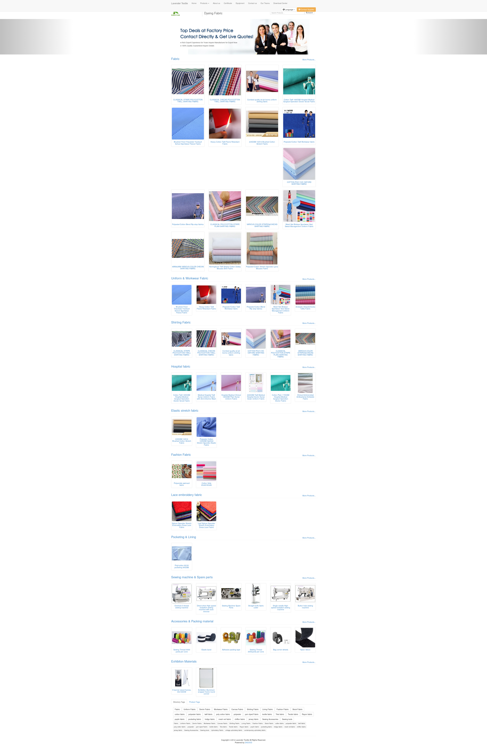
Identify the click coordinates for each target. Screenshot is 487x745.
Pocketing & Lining (183, 537)
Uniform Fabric (190, 709)
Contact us (252, 3)
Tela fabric (280, 714)
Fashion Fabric (181, 454)
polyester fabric (194, 714)
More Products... (309, 59)
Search (310, 13)
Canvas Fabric (237, 709)
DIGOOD (248, 742)
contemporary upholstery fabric (255, 730)
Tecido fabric (293, 714)
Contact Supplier (307, 9)
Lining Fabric (267, 709)
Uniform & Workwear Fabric (189, 278)
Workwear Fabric (221, 709)
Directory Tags (179, 702)
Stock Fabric (297, 709)
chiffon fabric (240, 719)
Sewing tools (287, 719)
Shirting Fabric (181, 322)
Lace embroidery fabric (186, 494)
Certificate (228, 3)
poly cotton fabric (223, 714)
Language (289, 9)
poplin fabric (180, 719)
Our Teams (265, 3)
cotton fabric (180, 714)
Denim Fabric (204, 709)
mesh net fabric (225, 719)
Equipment (240, 3)
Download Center (280, 3)
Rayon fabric (307, 714)
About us (216, 3)
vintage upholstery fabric (233, 730)
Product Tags (194, 702)
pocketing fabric (194, 719)
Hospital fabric (180, 366)
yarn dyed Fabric (251, 714)
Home (194, 3)
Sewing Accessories (270, 719)
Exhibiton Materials (184, 661)
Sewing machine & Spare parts (192, 577)
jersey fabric (253, 719)
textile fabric (267, 714)
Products (204, 3)
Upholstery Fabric (217, 730)
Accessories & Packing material (192, 621)
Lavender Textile (179, 3)
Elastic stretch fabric (184, 410)
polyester (237, 714)
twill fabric (208, 714)
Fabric (175, 58)
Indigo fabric (210, 719)
